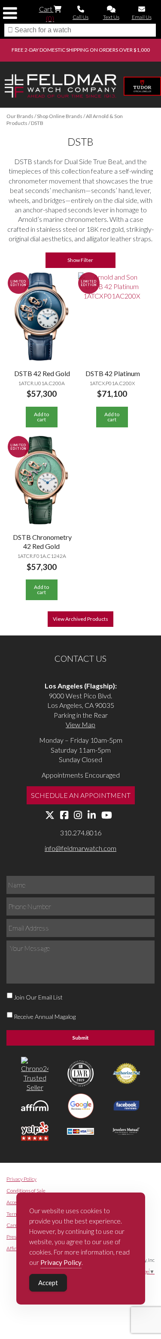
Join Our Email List (38, 997)
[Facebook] (64, 815)
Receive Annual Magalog (45, 1016)
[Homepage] (60, 87)
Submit (80, 1037)
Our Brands (19, 116)
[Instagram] (78, 815)
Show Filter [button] (80, 260)
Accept (48, 1282)
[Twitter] (50, 815)
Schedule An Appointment (81, 795)
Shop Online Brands (59, 116)
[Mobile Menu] (10, 13)
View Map (80, 724)
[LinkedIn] (92, 815)
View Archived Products (80, 619)
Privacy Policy (21, 1179)
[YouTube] (106, 815)
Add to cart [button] (41, 417)
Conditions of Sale (26, 1190)
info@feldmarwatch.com (80, 848)
